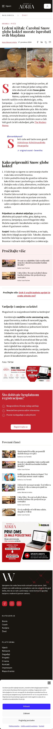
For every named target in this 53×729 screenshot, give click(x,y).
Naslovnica (8, 15)
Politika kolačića (14, 726)
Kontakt (41, 726)
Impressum (7, 668)
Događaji (6, 654)
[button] (49, 683)
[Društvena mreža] (4, 603)
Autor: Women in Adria (9, 42)
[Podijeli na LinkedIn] (42, 42)
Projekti (5, 658)
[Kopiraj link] (46, 42)
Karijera (5, 628)
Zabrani (26, 713)
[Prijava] (47, 6)
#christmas (22, 142)
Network (6, 651)
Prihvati (26, 706)
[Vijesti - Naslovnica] (26, 6)
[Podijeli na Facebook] (38, 42)
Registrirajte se (21, 427)
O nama (5, 661)
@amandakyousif (14, 136)
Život (25, 15)
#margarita (22, 145)
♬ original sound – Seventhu (29, 150)
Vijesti (4, 647)
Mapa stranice (8, 671)
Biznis (4, 621)
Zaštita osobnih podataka (29, 726)
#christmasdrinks (37, 142)
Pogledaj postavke (26, 720)
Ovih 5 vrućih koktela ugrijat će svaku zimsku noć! (33, 294)
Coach (4, 624)
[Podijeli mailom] (50, 42)
